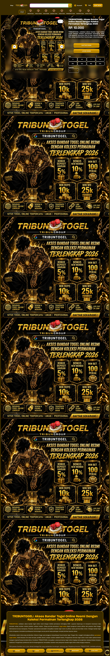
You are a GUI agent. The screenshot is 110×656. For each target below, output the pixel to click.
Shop (11, 5)
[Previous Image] (14, 46)
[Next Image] (62, 46)
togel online (62, 626)
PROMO (17, 650)
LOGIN (37, 650)
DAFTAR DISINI (86, 45)
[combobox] (49, 5)
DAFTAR (56, 650)
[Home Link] (22, 5)
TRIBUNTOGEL (13, 624)
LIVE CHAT (94, 650)
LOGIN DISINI (86, 51)
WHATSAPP (75, 650)
